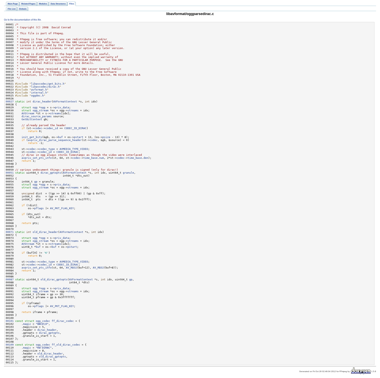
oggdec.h (37, 95)
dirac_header (42, 101)
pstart (78, 137)
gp (35, 181)
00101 (10, 320)
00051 (10, 172)
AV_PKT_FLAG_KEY (62, 208)
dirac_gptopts (51, 172)
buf (60, 137)
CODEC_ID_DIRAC (75, 128)
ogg (35, 107)
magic (27, 323)
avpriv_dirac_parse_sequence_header (55, 140)
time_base (90, 157)
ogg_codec (43, 320)
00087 (10, 279)
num (101, 157)
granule (128, 172)
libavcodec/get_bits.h (47, 83)
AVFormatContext (65, 101)
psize (106, 137)
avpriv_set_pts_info (37, 157)
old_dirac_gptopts (54, 279)
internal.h (39, 92)
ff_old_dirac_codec (66, 344)
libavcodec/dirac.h (45, 86)
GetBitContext (32, 119)
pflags (39, 208)
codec (38, 128)
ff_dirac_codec (63, 320)
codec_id (51, 128)
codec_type (47, 148)
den (145, 157)
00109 (10, 344)
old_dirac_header (45, 232)
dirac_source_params (37, 116)
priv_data (62, 107)
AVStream (28, 113)
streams (73, 110)
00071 (10, 232)
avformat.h (39, 89)
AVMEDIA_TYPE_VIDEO (74, 148)
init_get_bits (32, 137)
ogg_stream (40, 110)
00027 (10, 101)
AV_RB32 (71, 267)
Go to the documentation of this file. (23, 19)
